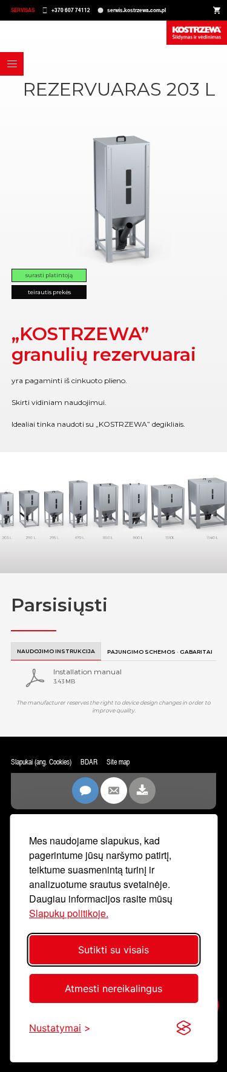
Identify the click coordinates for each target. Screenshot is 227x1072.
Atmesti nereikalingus (113, 988)
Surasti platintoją (49, 275)
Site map (118, 762)
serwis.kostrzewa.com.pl (136, 10)
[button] (12, 64)
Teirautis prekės (49, 292)
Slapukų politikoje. (68, 913)
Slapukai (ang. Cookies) (41, 762)
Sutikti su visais (113, 950)
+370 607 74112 (70, 10)
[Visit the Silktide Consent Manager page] (183, 1027)
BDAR (89, 762)
